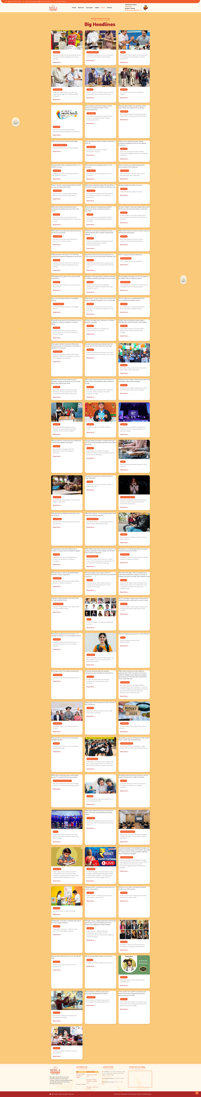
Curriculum (89, 7)
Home (74, 7)
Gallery (97, 7)
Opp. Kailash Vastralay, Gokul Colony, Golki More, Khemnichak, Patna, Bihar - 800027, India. (113, 1073)
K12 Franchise (132, 1094)
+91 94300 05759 (61, 1)
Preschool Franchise (120, 1094)
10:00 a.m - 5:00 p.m (112, 1082)
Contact (109, 7)
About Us (81, 7)
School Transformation (144, 1094)
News (103, 7)
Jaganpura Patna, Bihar (14, 1)
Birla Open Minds (57, 1094)
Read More (56, 62)
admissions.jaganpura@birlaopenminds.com (38, 1)
